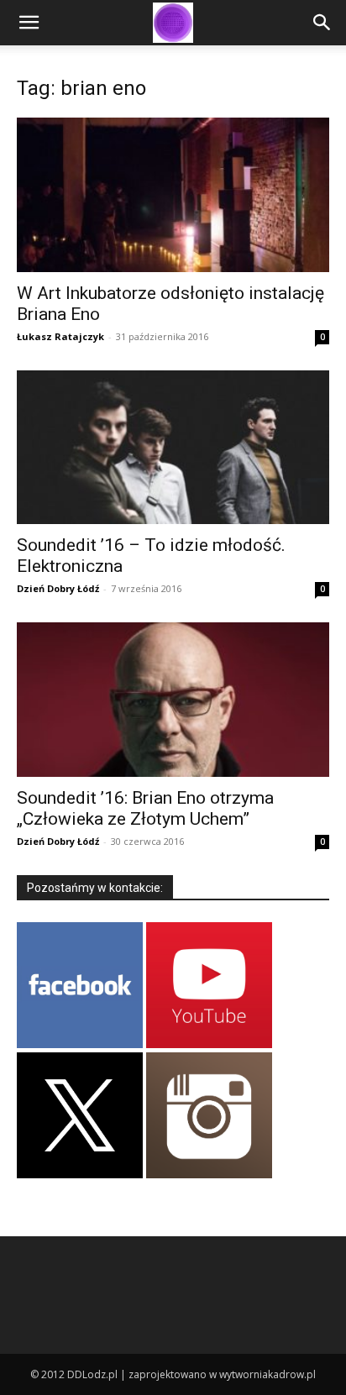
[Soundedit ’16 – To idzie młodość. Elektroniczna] (173, 447)
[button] (28, 22)
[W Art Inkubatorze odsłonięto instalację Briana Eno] (173, 195)
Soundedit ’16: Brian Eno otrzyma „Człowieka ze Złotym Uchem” (145, 808)
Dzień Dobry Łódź (58, 588)
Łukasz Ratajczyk (60, 336)
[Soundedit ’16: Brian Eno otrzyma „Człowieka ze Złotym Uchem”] (173, 699)
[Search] (322, 22)
